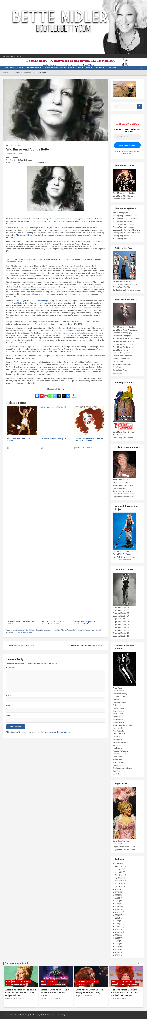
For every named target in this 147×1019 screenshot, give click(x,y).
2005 (117, 947)
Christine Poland (119, 697)
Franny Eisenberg (119, 702)
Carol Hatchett (118, 691)
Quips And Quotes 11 (121, 636)
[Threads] (64, 394)
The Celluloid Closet (64, 228)
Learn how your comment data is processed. (54, 732)
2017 (117, 912)
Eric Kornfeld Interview (121, 480)
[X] (59, 394)
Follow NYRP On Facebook (123, 551)
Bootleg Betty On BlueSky (122, 221)
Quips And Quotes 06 (121, 622)
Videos (70, 67)
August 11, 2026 (11, 998)
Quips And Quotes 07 (121, 625)
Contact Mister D (111, 67)
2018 (117, 909)
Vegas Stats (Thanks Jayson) (124, 850)
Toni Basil (116, 771)
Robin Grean (117, 757)
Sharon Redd (118, 760)
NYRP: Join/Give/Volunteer (123, 560)
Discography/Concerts (32, 67)
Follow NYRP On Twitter (122, 554)
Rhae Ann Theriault (120, 754)
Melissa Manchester (120, 742)
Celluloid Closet (34, 630)
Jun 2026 (118, 872)
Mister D (21, 154)
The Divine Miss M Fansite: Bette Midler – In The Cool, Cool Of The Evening (124, 992)
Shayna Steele (118, 762)
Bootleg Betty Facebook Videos (125, 284)
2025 (117, 889)
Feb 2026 (118, 884)
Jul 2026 (118, 869)
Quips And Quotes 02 (121, 610)
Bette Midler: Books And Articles (125, 330)
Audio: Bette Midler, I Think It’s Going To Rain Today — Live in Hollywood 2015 (20, 992)
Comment (10, 668)
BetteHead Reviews (120, 844)
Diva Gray (116, 699)
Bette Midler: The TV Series (123, 281)
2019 (117, 906)
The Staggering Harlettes (122, 768)
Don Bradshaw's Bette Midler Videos (126, 290)
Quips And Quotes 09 (121, 630)
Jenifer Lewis (118, 714)
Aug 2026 (118, 866)
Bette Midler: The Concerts (123, 344)
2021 (117, 901)
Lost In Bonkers (119, 488)
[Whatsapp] (50, 394)
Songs (114, 984)
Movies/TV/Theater (15, 67)
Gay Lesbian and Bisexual (91, 630)
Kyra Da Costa (118, 731)
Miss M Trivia (118, 361)
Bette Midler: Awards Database (124, 193)
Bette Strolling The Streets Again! (21, 645)
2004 (117, 949)
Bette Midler (22, 303)
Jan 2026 (118, 886)
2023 (117, 895)
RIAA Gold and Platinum (122, 364)
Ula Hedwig (117, 774)
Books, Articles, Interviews (123, 353)
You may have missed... (17, 963)
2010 (117, 932)
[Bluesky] (68, 394)
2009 (117, 935)
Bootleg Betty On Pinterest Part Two (126, 233)
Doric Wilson (54, 219)
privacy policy (135, 151)
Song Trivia (117, 367)
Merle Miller (117, 745)
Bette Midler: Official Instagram (124, 196)
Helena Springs (118, 708)
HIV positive (72, 268)
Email (8, 705)
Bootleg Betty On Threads (122, 236)
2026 (117, 864)
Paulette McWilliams (120, 751)
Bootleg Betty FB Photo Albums (125, 218)
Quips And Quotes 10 (121, 633)
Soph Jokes (117, 373)
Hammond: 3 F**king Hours (123, 482)
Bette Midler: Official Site (122, 199)
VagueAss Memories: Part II (123, 497)
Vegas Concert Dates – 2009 (124, 847)
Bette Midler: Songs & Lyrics (123, 341)
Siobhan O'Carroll (119, 765)
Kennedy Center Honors (122, 359)
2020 (117, 904)
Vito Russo (58, 221)
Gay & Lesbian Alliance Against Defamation (66, 630)
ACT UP (92, 233)
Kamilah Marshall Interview (123, 485)
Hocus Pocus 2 (46, 984)
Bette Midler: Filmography (122, 336)
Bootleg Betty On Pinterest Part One (126, 230)
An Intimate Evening (84, 981)
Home (6, 67)
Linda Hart (117, 737)
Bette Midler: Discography (122, 333)
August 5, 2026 (81, 996)
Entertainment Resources (122, 356)
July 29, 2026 (116, 998)
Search (139, 106)
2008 (117, 938)
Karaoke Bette (118, 435)
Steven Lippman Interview (122, 491)
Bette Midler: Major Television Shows (126, 339)
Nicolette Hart (118, 748)
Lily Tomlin (55, 233)
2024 (117, 892)
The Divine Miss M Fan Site (16, 984)
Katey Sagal (117, 728)
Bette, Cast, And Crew (121, 841)
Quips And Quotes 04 (121, 616)
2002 (117, 955)
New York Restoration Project (124, 557)
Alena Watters (118, 688)
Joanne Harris (118, 717)
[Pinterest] (42, 394)
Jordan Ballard (118, 722)
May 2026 (118, 875)
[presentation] (138, 963)
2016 (117, 915)
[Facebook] (37, 394)
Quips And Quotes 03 (121, 613)
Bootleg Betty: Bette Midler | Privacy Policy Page (48, 1015)
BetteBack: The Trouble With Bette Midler (86, 645)
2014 (117, 921)
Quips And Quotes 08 (121, 627)
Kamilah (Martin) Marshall (122, 725)
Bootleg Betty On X (120, 239)
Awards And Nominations (51, 67)
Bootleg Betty (22, 1015)
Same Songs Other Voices (123, 438)
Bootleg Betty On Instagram (123, 227)
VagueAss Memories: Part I (123, 494)
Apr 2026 (118, 878)
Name (8, 695)
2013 (117, 924)
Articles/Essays (13, 145)
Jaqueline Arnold (119, 711)
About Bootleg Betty (120, 213)
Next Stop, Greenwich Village (37, 301)
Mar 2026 (118, 881)
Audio (8, 981)
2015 (117, 918)
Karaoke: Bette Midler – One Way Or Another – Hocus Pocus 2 (55, 992)
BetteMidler (24, 630)
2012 (117, 927)
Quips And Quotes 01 (121, 607)
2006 (117, 944)
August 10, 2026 (46, 998)
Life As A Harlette (119, 734)
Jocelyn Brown (118, 719)
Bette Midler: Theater (121, 350)
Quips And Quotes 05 (121, 619)
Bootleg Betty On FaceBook (123, 224)
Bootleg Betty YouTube (121, 287)
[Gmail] (46, 394)
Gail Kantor (117, 705)
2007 (117, 941)
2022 (117, 898)
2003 (117, 952)
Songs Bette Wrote (120, 370)
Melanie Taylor (118, 740)
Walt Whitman (71, 331)
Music (62, 67)
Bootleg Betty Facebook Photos (125, 216)
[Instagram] (55, 394)
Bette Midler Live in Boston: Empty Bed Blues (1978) (89, 991)
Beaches (15, 981)
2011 (117, 929)
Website (9, 715)
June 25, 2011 (11, 154)
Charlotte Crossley (120, 694)
